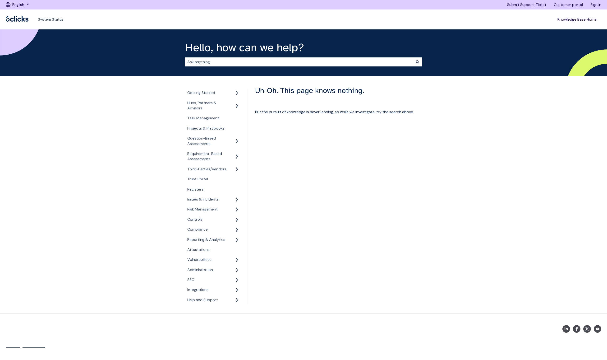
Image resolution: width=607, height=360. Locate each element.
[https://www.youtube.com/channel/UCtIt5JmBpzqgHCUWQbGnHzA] (597, 329)
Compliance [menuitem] (197, 229)
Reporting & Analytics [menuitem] (206, 239)
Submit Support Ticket (526, 4)
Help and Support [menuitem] (202, 299)
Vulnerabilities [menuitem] (199, 259)
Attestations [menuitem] (198, 249)
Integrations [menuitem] (197, 289)
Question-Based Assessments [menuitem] (201, 141)
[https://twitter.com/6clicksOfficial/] (587, 329)
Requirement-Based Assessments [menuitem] (204, 156)
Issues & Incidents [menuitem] (203, 199)
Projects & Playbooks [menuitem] (206, 128)
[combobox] (299, 61)
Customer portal (568, 4)
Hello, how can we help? (244, 47)
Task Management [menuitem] (203, 118)
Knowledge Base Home (577, 19)
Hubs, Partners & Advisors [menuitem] (201, 105)
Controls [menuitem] (194, 219)
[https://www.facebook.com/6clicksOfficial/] (576, 329)
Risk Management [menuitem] (202, 209)
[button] (237, 93)
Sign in (595, 4)
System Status (51, 19)
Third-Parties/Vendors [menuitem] (206, 169)
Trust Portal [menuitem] (197, 179)
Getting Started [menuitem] (201, 92)
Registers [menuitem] (195, 189)
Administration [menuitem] (200, 269)
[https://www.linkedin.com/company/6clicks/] (566, 329)
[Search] (417, 61)
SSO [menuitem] (190, 279)
